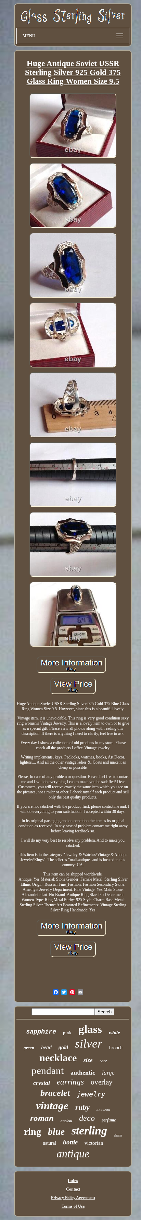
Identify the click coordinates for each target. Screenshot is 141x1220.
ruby (82, 1107)
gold (63, 1047)
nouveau (103, 1109)
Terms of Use (73, 1206)
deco (87, 1118)
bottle (70, 1142)
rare (103, 1061)
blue (56, 1132)
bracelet (55, 1093)
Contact (73, 1189)
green (29, 1047)
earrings (70, 1082)
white (114, 1032)
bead (46, 1047)
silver (88, 1043)
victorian (94, 1143)
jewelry (91, 1094)
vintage (52, 1106)
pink (67, 1032)
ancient (66, 1121)
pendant (47, 1070)
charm (118, 1135)
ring (32, 1131)
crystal (41, 1082)
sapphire (41, 1032)
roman (42, 1117)
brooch (116, 1047)
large (108, 1072)
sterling (89, 1130)
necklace (58, 1057)
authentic (82, 1072)
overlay (102, 1082)
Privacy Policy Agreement (73, 1197)
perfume (109, 1120)
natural (49, 1143)
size (88, 1060)
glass (90, 1029)
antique (72, 1153)
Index (73, 1180)
